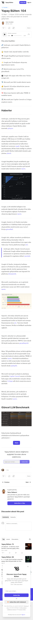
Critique (10, 381)
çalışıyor (10, 128)
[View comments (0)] (9, 28)
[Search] (30, 539)
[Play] (5, 34)
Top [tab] (3, 539)
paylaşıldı (14, 366)
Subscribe (23, 2)
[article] (16, 548)
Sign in (29, 2)
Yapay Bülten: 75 (7, 544)
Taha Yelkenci (10, 22)
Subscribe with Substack (18, 602)
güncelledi (9, 229)
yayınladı (27, 256)
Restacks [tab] (13, 517)
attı (15, 323)
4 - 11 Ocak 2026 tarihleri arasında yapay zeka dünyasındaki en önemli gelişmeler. (12, 560)
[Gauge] (28, 34)
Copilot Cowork (14, 376)
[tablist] (9, 517)
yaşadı (17, 146)
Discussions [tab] (15, 539)
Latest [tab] (8, 539)
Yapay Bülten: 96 (7, 557)
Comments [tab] (5, 517)
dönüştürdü (12, 274)
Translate (5, 7)
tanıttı (23, 169)
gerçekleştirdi (23, 343)
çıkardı (9, 153)
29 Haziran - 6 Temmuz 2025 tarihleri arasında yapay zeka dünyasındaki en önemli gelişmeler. (12, 547)
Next (27, 482)
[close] (27, 566)
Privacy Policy (22, 609)
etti (27, 245)
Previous (6, 482)
